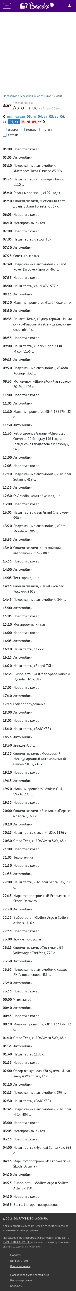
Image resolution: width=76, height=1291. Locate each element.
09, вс (36, 121)
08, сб (25, 121)
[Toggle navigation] (7, 6)
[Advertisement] (38, 53)
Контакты (16, 1286)
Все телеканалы (20, 1266)
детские (13, 135)
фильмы (13, 129)
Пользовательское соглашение (29, 1275)
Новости (15, 1255)
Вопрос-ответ (19, 1260)
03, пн (31, 116)
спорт (48, 129)
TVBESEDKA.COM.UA (34, 1218)
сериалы (31, 129)
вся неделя (16, 116)
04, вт (42, 116)
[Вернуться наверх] (69, 1280)
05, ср (53, 116)
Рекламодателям (21, 1280)
